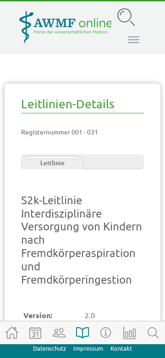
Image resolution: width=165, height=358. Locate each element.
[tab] (52, 163)
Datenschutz (49, 348)
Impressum (88, 348)
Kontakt (121, 348)
